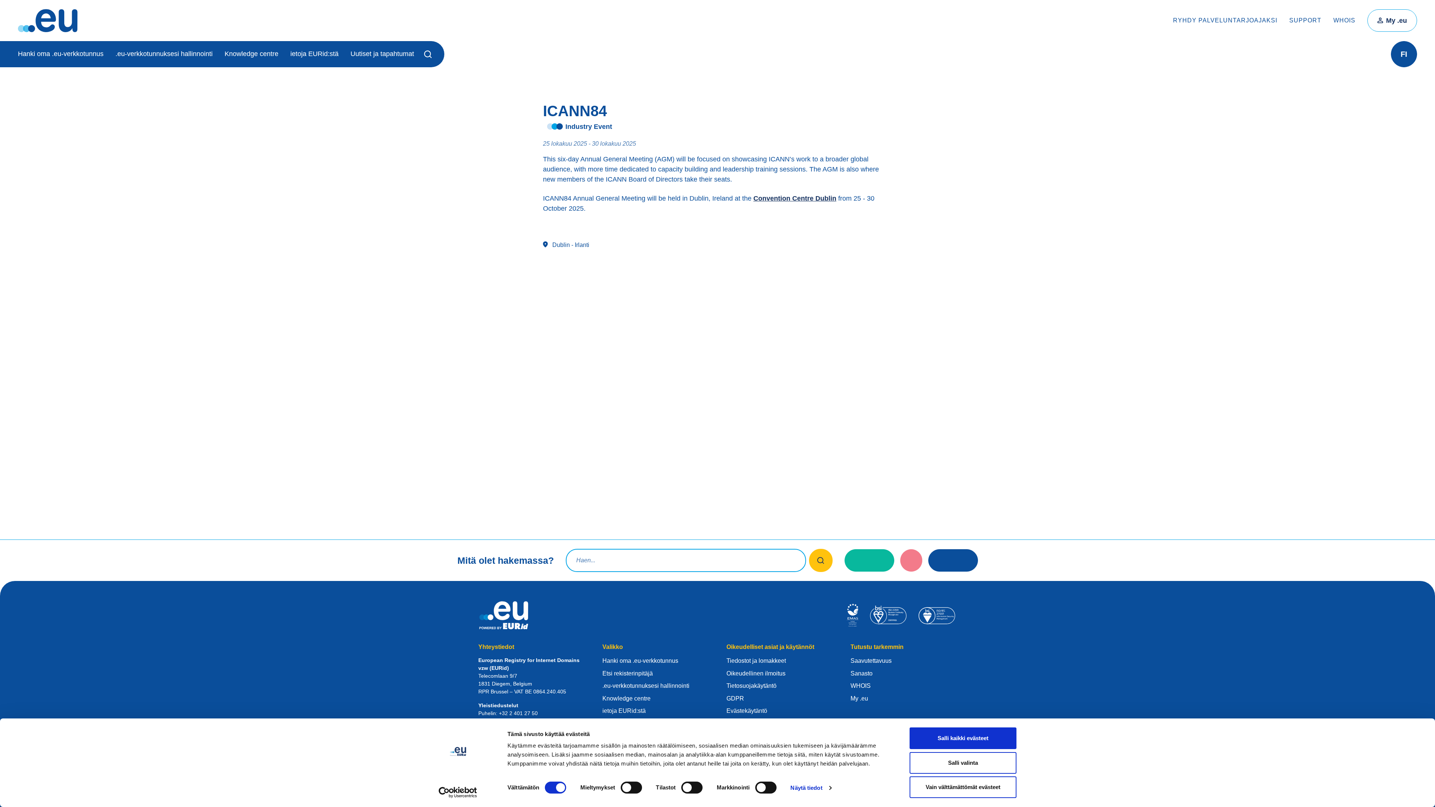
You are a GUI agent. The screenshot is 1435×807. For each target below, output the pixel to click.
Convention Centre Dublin (794, 198)
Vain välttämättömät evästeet (963, 787)
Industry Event (588, 126)
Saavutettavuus (871, 661)
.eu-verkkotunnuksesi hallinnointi (164, 54)
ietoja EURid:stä (314, 54)
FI (1404, 54)
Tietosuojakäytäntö (751, 686)
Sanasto (862, 673)
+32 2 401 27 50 (518, 713)
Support (1305, 20)
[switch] (631, 788)
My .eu (1396, 20)
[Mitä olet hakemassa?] (821, 560)
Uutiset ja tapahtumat (382, 54)
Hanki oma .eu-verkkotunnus (61, 54)
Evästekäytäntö (746, 711)
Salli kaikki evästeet (963, 738)
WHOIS (1344, 20)
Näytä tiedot (806, 788)
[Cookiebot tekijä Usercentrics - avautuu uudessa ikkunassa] (458, 792)
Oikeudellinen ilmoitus (756, 673)
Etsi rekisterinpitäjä (627, 673)
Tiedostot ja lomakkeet (756, 661)
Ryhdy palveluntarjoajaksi (1225, 20)
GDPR (735, 698)
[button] (429, 54)
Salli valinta (963, 763)
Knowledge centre (251, 54)
